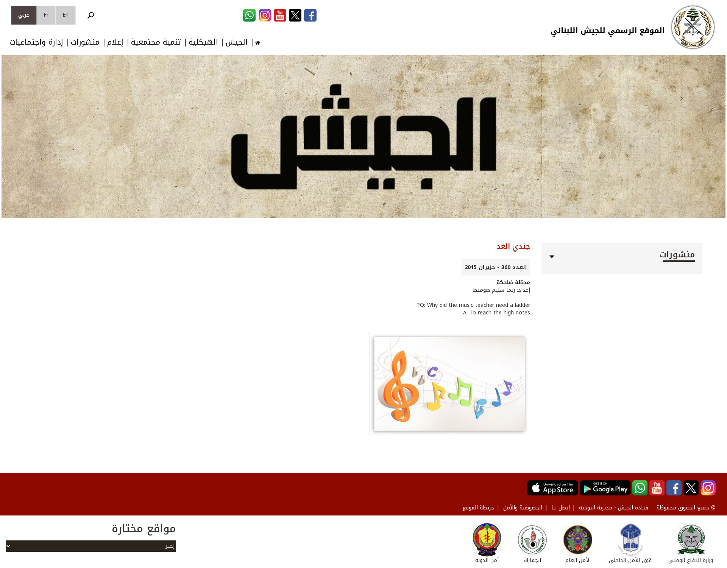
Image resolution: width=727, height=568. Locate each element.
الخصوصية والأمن (522, 508)
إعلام (115, 42)
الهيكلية (203, 42)
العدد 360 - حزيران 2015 (496, 267)
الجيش (237, 42)
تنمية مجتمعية (156, 42)
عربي (24, 15)
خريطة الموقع (478, 508)
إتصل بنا (560, 508)
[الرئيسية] (693, 27)
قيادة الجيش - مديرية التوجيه (613, 508)
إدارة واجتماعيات (36, 42)
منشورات (85, 42)
